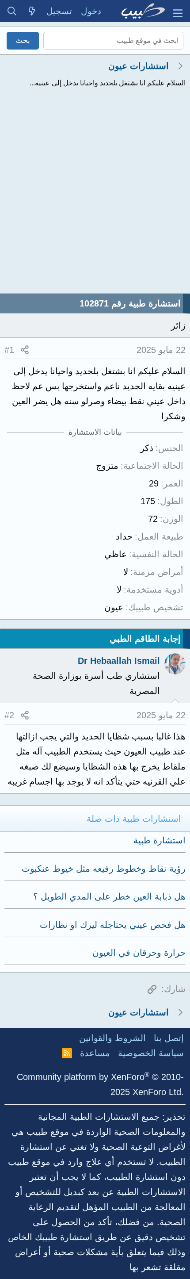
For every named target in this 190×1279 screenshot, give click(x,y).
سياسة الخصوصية (151, 1053)
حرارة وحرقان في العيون (139, 952)
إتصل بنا (169, 1038)
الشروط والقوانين (112, 1038)
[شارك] (24, 350)
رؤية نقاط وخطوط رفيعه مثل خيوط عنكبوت (104, 868)
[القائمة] (177, 11)
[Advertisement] (95, 194)
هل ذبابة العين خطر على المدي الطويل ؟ (109, 896)
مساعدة (95, 1053)
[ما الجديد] (32, 11)
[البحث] (12, 11)
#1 (9, 350)
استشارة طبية (159, 840)
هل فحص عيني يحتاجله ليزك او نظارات (113, 925)
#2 (9, 715)
